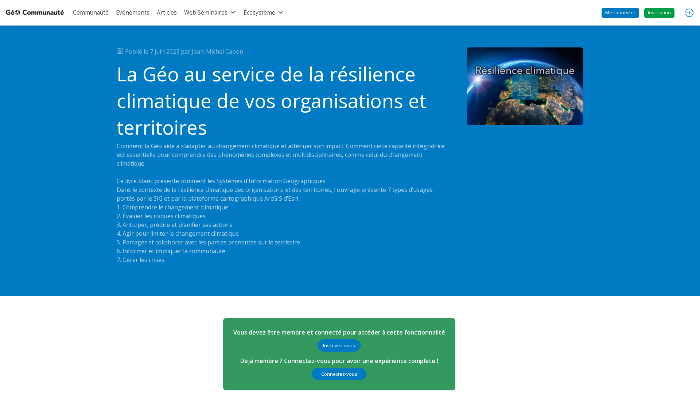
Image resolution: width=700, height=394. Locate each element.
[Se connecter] (689, 13)
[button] (620, 13)
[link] (90, 13)
